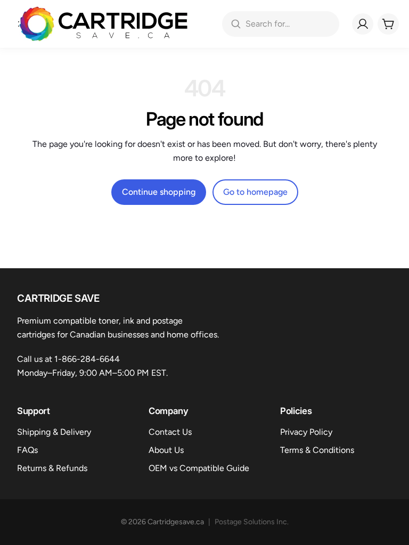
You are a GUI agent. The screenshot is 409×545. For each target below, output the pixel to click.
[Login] (362, 24)
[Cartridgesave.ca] (103, 24)
